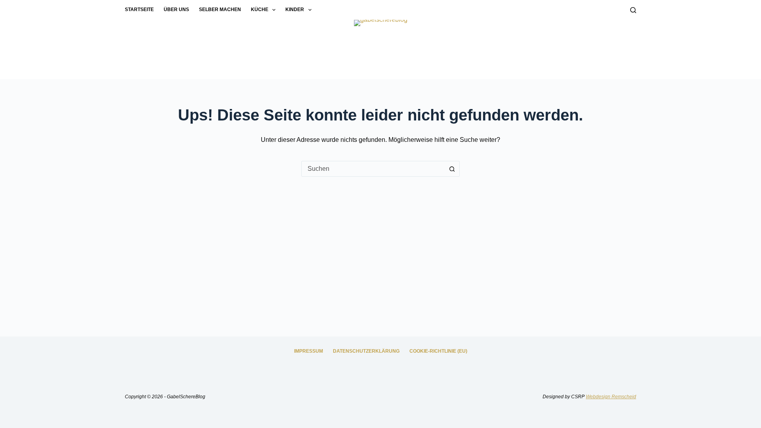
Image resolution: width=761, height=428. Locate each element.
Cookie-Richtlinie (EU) (438, 351)
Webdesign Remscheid (611, 396)
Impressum (308, 351)
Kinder (294, 9)
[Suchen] (633, 10)
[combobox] (373, 169)
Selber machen (220, 9)
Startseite (139, 9)
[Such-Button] (451, 168)
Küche (259, 9)
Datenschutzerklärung (366, 351)
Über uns (176, 9)
